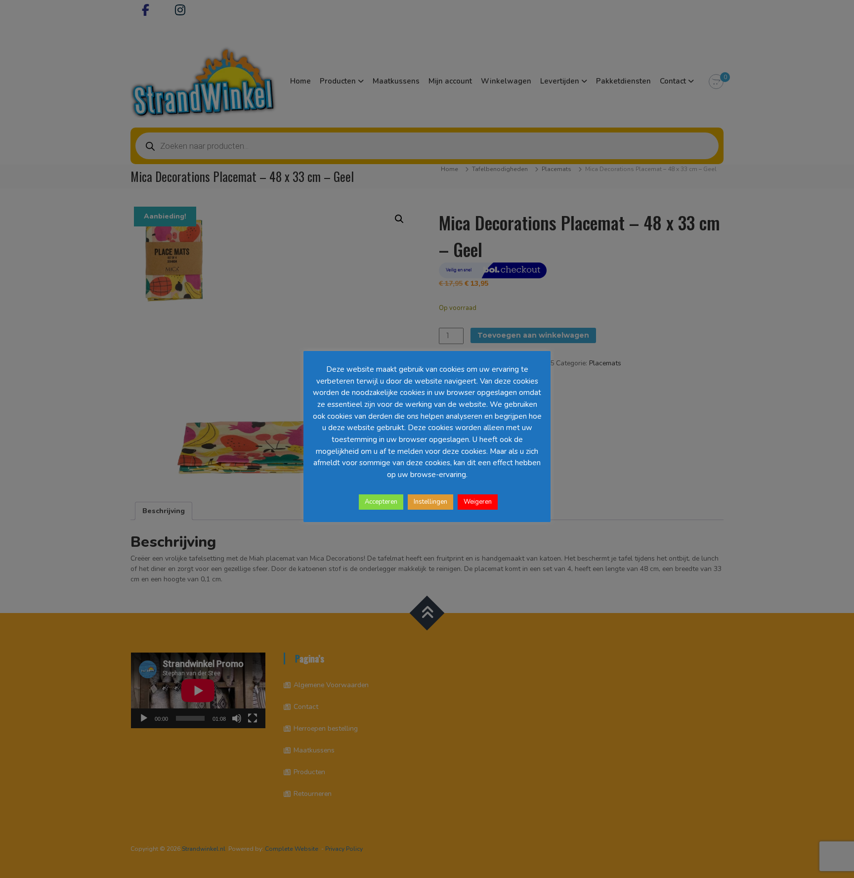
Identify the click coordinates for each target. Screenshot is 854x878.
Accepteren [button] (381, 501)
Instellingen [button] (430, 501)
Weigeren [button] (478, 501)
